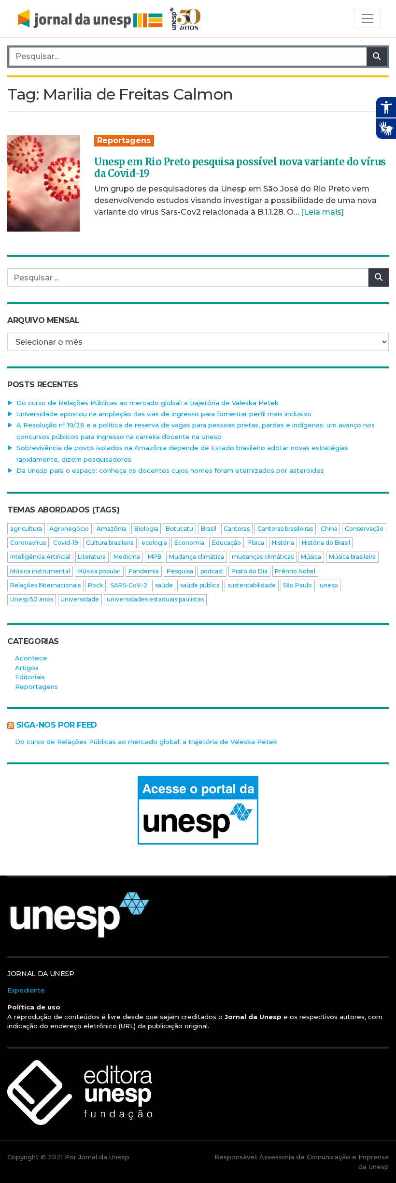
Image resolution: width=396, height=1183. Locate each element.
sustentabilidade (251, 585)
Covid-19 (65, 542)
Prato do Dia (249, 571)
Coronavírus (28, 542)
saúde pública (200, 585)
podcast (212, 571)
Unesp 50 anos (31, 599)
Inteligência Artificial (40, 556)
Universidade (79, 599)
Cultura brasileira (110, 542)
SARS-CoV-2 (129, 585)
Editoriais (30, 677)
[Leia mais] (322, 212)
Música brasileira (352, 556)
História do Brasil (326, 542)
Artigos (27, 668)
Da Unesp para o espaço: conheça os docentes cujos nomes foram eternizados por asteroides (170, 470)
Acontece (31, 658)
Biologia (146, 528)
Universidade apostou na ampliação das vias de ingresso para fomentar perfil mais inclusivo (163, 414)
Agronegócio (69, 528)
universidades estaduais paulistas (155, 599)
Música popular (99, 571)
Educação (226, 542)
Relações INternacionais (45, 585)
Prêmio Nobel (295, 571)
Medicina (126, 556)
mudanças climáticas (263, 556)
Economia (189, 542)
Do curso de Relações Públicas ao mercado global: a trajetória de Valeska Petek (147, 403)
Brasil (208, 528)
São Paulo (297, 585)
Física (256, 542)
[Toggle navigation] (367, 18)
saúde (164, 585)
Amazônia (112, 528)
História (283, 542)
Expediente (26, 990)
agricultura (26, 528)
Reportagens (124, 140)
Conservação (364, 528)
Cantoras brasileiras (285, 528)
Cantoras (237, 528)
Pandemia (143, 571)
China (329, 528)
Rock (95, 585)
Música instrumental (40, 571)
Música (311, 556)
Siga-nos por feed (56, 725)
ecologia (154, 542)
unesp (329, 585)
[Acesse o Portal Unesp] (198, 810)
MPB (155, 556)
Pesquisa (180, 571)
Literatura (92, 556)
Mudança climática (196, 556)
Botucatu (179, 528)
